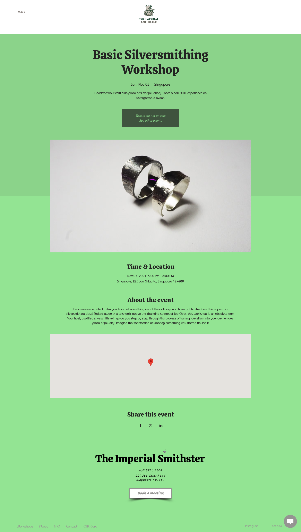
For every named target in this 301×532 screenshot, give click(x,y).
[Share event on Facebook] (141, 425)
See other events (150, 120)
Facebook (277, 526)
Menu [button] (21, 11)
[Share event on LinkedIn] (161, 425)
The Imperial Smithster (150, 458)
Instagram (251, 526)
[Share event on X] (151, 425)
